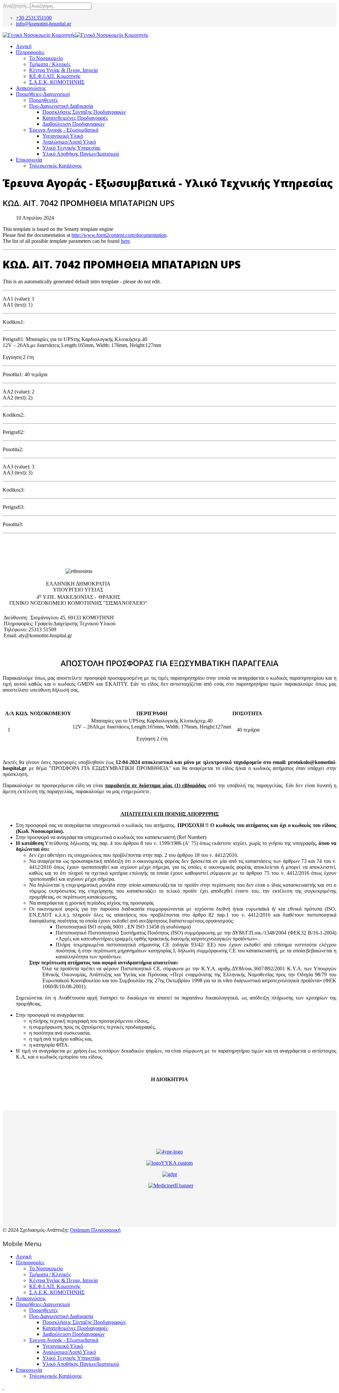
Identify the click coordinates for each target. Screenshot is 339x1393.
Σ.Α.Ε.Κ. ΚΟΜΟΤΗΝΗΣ (56, 82)
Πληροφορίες (30, 52)
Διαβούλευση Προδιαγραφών (73, 124)
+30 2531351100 (34, 18)
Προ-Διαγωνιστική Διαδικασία (61, 106)
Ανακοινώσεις (31, 88)
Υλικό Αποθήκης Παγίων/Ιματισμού (80, 154)
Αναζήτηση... (16, 6)
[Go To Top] (3, 1387)
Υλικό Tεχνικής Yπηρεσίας (71, 148)
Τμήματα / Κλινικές (50, 64)
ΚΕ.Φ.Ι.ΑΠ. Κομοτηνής (54, 76)
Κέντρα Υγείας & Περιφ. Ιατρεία (63, 70)
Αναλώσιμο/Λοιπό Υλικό (69, 142)
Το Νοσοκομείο (46, 58)
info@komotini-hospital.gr (43, 24)
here (125, 241)
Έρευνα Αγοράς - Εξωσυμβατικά (63, 130)
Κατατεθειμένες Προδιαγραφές (75, 118)
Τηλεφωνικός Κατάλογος (55, 166)
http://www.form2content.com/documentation (119, 235)
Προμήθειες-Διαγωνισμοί (43, 94)
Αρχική (23, 46)
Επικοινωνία (29, 160)
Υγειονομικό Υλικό (62, 136)
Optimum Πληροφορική (95, 1230)
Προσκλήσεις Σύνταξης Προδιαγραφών (84, 112)
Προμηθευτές (43, 100)
